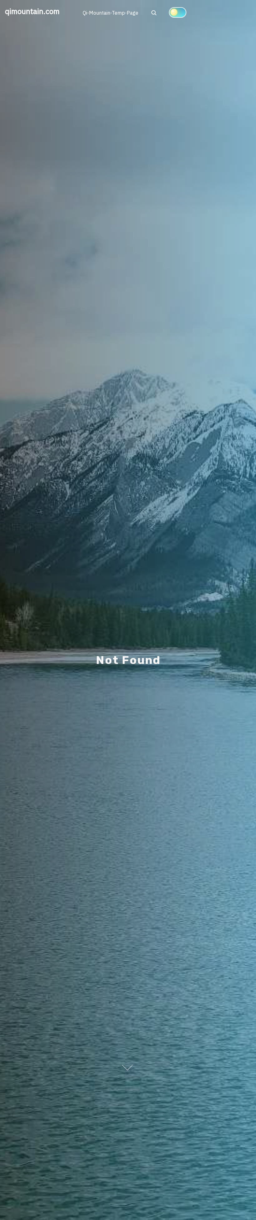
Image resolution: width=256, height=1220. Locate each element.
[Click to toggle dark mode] (177, 12)
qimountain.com (32, 11)
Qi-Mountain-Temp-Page (110, 13)
